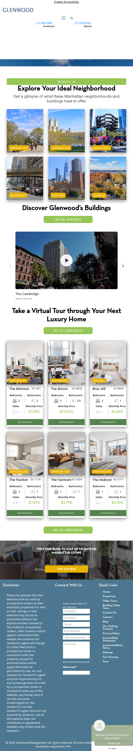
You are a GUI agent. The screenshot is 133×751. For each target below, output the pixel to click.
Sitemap (108, 652)
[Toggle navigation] (62, 18)
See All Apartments (68, 330)
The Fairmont (61, 480)
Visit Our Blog (66, 569)
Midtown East (18, 195)
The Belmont (19, 389)
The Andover (102, 480)
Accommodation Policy (113, 646)
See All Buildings (68, 219)
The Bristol (59, 389)
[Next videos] (122, 265)
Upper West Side (61, 148)
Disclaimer (11, 585)
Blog (105, 621)
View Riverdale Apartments (108, 184)
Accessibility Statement (110, 639)
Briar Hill (99, 389)
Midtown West (101, 148)
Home (106, 592)
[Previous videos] (10, 265)
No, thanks (112, 748)
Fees (106, 661)
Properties (109, 596)
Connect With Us (68, 585)
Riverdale (99, 195)
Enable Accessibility (66, 2)
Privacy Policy (111, 633)
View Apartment (25, 422)
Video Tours (110, 601)
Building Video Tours (111, 606)
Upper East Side (19, 148)
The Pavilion (18, 480)
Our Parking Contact (110, 627)
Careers (108, 617)
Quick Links (108, 585)
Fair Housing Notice (85, 746)
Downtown (58, 195)
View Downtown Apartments (66, 184)
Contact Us (110, 612)
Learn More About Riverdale (108, 175)
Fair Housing (110, 657)
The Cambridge (27, 294)
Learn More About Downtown (66, 175)
